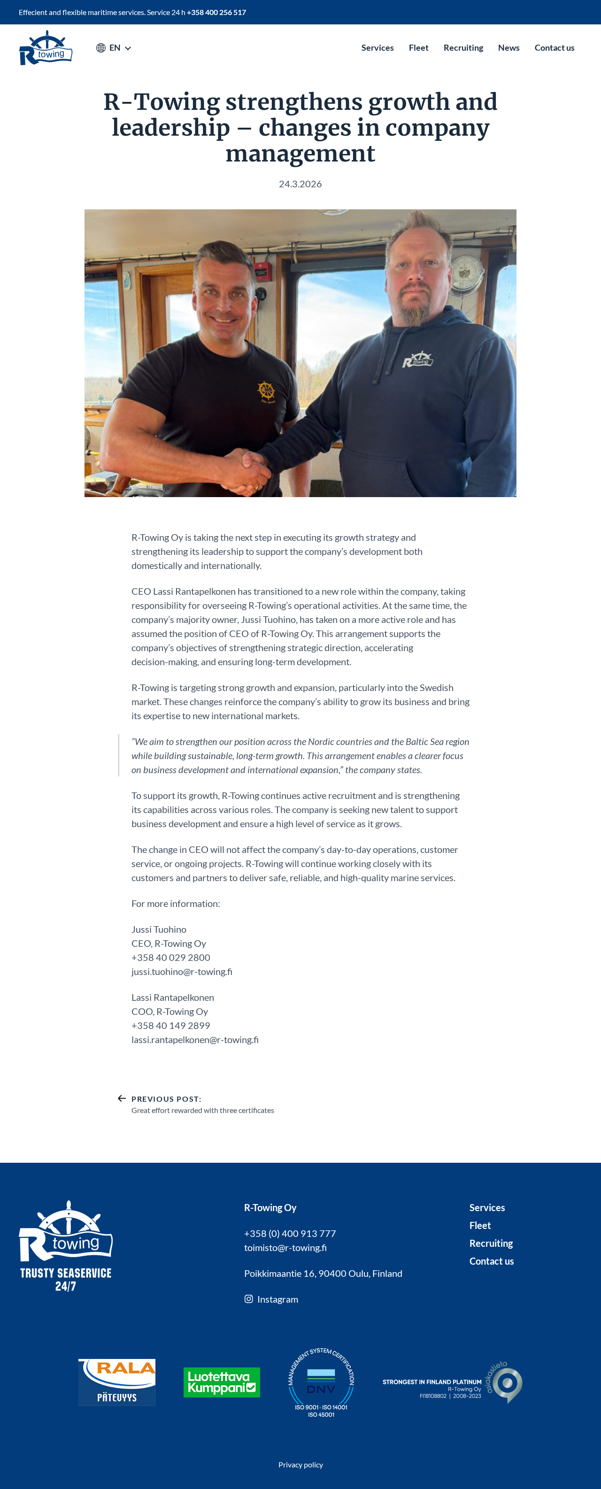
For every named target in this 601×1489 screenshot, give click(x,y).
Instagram (277, 1299)
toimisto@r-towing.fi (285, 1247)
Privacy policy (300, 1464)
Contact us (555, 47)
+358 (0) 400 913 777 (290, 1233)
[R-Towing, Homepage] (46, 47)
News (509, 47)
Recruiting (463, 47)
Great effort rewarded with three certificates (202, 1104)
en (115, 47)
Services (378, 47)
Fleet (419, 47)
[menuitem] (377, 48)
